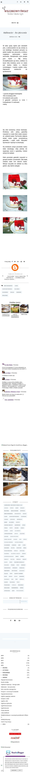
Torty (18, 582)
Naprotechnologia (9, 556)
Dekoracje (19, 519)
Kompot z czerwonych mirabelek (9, 691)
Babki (17, 507)
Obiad (17, 556)
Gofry (11, 527)
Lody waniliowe (5, 712)
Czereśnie (12, 519)
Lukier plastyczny (15, 493)
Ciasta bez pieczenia (14, 516)
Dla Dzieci (11, 522)
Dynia (23, 525)
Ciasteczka (23, 516)
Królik (25, 539)
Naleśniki (6, 553)
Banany (22, 507)
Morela (16, 550)
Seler (5, 576)
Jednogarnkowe (8, 533)
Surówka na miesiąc (15, 463)
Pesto (11, 562)
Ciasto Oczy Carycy (6, 722)
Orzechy (6, 559)
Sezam (15, 576)
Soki (12, 579)
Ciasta (16, 285)
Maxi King (24, 314)
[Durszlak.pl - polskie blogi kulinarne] (15, 742)
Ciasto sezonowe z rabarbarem (15, 316)
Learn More (14, 770)
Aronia (12, 507)
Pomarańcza (7, 567)
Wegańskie (20, 584)
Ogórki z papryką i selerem (8, 696)
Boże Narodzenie (8, 285)
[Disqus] (15, 341)
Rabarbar (21, 570)
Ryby (11, 573)
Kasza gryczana (14, 536)
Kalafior (22, 533)
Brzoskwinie (18, 513)
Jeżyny (16, 533)
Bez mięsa (6, 510)
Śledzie (6, 582)
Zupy (13, 590)
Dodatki (18, 522)
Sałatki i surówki (18, 573)
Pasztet (24, 559)
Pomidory (15, 567)
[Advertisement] (15, 117)
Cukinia (6, 519)
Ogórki (22, 556)
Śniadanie (12, 582)
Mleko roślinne (8, 550)
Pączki (5, 562)
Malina (12, 292)
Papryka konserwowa (6, 694)
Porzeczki (21, 567)
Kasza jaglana (7, 539)
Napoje (24, 553)
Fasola (6, 527)
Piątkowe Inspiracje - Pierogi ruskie (9, 278)
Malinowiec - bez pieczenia (8, 687)
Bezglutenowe (14, 510)
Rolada (6, 573)
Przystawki (14, 570)
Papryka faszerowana (6, 680)
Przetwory (7, 570)
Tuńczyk (14, 584)
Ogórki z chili (4, 701)
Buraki (24, 513)
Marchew (19, 547)
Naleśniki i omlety (15, 553)
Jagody (6, 530)
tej (19, 58)
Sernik (10, 576)
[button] (15, 22)
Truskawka (7, 584)
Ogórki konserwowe (6, 705)
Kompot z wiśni (5, 698)
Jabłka (22, 527)
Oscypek (12, 559)
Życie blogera (20, 590)
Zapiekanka (7, 590)
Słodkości (19, 292)
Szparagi (22, 579)
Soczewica (6, 579)
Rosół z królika (5, 682)
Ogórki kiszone (5, 708)
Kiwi (20, 539)
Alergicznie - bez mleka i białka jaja (13, 505)
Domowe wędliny (8, 525)
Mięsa (24, 547)
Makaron (6, 547)
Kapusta (6, 536)
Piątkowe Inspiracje (19, 562)
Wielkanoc (5, 295)
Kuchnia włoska (19, 542)
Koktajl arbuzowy (5, 719)
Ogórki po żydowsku (6, 703)
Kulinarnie (5, 292)
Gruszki (17, 527)
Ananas (6, 507)
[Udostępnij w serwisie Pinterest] (24, 262)
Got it (20, 770)
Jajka (11, 530)
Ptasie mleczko (5, 710)
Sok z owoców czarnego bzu (8, 689)
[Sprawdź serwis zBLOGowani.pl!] (5, 747)
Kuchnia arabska (8, 542)
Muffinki (22, 550)
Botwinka (22, 510)
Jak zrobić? (17, 530)
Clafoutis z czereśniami (6, 315)
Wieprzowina (15, 587)
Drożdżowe (17, 525)
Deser (5, 522)
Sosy (16, 579)
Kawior (15, 539)
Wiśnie (21, 587)
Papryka (19, 559)
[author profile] (15, 267)
